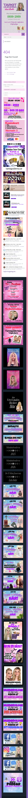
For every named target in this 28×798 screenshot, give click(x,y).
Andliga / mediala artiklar (8, 84)
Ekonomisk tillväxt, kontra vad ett (13, 258)
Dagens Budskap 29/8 (10, 262)
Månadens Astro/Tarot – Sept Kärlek (13, 238)
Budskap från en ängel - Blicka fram (13, 249)
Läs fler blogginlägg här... (9, 271)
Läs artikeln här (16, 251)
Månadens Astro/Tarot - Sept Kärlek (13, 244)
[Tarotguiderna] (14, 7)
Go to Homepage (10, 74)
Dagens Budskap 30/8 (10, 254)
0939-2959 (14, 16)
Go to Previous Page (11, 72)
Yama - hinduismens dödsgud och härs (14, 266)
